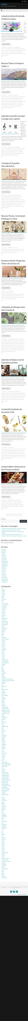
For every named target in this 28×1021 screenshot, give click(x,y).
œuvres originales (10, 103)
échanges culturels (11, 50)
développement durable (12, 48)
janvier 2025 (4, 577)
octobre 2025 (4, 564)
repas (3, 818)
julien (3, 728)
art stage (3, 611)
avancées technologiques (12, 196)
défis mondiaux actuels (16, 198)
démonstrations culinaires (5, 199)
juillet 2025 (4, 568)
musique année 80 (5, 773)
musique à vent (23, 449)
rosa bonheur (4, 821)
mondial (19, 202)
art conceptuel (5, 603)
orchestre (7, 455)
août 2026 (4, 549)
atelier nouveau (5, 622)
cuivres (19, 450)
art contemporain (11, 96)
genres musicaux (11, 249)
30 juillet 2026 (10, 391)
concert (3, 650)
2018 (3, 588)
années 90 (9, 340)
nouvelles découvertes (5, 397)
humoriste (4, 705)
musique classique (5, 776)
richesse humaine (9, 153)
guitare (3, 701)
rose (2, 822)
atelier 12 (16, 95)
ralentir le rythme (17, 297)
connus (3, 655)
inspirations (19, 101)
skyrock (3, 834)
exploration (21, 150)
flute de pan (4, 686)
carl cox (12, 340)
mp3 (2, 760)
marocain (3, 741)
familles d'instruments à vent (19, 452)
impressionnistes (5, 708)
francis (3, 696)
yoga (3, 873)
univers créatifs (18, 399)
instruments (10, 151)
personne (3, 808)
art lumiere (4, 606)
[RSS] (26, 1)
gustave (3, 702)
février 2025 (4, 576)
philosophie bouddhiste (9, 297)
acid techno (5, 340)
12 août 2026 (10, 47)
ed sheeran (4, 673)
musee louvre (4, 766)
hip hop (3, 704)
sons (11, 456)
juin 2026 (3, 552)
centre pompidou (5, 639)
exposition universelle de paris (16, 201)
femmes (3, 683)
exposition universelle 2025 (7, 679)
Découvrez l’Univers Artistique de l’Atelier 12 (11, 530)
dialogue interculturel (21, 48)
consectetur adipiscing (15, 887)
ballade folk (10, 148)
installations (7, 202)
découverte (10, 98)
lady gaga (3, 731)
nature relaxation (5, 794)
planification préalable (19, 504)
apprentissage (5, 249)
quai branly (4, 815)
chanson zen (15, 294)
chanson (3, 292)
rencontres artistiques (19, 104)
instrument (16, 249)
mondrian (4, 756)
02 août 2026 (10, 247)
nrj (2, 796)
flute (3, 685)
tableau (3, 848)
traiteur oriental (5, 859)
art (3, 48)
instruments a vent (5, 449)
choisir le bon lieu (14, 501)
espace (13, 99)
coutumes (6, 48)
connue (3, 653)
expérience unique (4, 101)
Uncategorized (17, 47)
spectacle (4, 839)
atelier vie (4, 625)
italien (3, 714)
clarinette (15, 450)
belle (3, 633)
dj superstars (10, 342)
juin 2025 (3, 570)
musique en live (5, 782)
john (2, 723)
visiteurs (5, 401)
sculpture (10, 106)
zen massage (4, 877)
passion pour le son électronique (17, 346)
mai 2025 (3, 571)
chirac (3, 646)
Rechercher (3, 519)
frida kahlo (4, 698)
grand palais (7, 396)
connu (3, 652)
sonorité (11, 252)
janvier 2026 (4, 559)
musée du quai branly (6, 763)
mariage (3, 739)
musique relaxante (5, 788)
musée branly (4, 762)
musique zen (11, 292)
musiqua (3, 769)
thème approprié (4, 507)
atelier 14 (4, 613)
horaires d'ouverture (22, 396)
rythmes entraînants (15, 153)
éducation (16, 199)
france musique (5, 695)
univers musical (16, 155)
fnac (2, 688)
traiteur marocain (5, 858)
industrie (23, 201)
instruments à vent (11, 453)
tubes (3, 867)
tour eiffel (22, 206)
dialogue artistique (16, 98)
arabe (3, 600)
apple (3, 597)
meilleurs (3, 748)
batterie (3, 631)
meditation (4, 744)
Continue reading (5, 44)
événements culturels (17, 393)
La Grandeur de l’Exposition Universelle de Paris (11, 534)
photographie (20, 103)
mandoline (4, 736)
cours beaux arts (5, 659)
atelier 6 (3, 616)
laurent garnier (14, 345)
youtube (3, 876)
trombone (6, 458)
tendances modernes (9, 206)
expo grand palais (14, 394)
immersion (6, 151)
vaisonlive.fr (4, 4)
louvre (3, 733)
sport (3, 840)
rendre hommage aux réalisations (18, 506)
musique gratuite (5, 784)
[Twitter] (25, 1)
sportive (3, 842)
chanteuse (4, 645)
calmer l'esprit (10, 294)
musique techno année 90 (6, 346)
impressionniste (5, 707)
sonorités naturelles (8, 298)
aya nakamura (4, 628)
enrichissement (18, 50)
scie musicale (4, 827)
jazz (2, 720)
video (3, 870)
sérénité (2, 298)
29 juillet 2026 (10, 447)
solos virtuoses (7, 456)
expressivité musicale (9, 452)
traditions (7, 55)
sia (2, 830)
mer (2, 750)
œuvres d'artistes (13, 397)
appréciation (5, 96)
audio (3, 627)
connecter (19, 148)
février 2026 (4, 558)
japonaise (4, 719)
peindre (3, 803)
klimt (3, 729)
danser (3, 670)
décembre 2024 (5, 579)
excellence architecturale (5, 201)
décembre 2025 (5, 561)
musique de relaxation (6, 779)
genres (2, 151)
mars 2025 (4, 574)
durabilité (12, 199)
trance (22, 349)
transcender (11, 155)
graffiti (3, 699)
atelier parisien (5, 624)
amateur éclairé (5, 393)
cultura (3, 665)
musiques (4, 793)
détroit (6, 342)
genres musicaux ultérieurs (14, 343)
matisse (3, 742)
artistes (6, 148)
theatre (3, 851)
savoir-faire (13, 204)
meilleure (4, 747)
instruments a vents (13, 449)
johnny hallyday (5, 726)
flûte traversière (4, 453)
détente (2, 295)
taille (14, 252)
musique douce (5, 781)
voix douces (14, 298)
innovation (3, 202)
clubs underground (21, 340)
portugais (4, 814)
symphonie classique (5, 155)
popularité (3, 252)
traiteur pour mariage (6, 861)
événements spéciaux (18, 99)
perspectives (11, 53)
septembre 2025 (5, 565)
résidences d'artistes (5, 106)
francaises (4, 694)
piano (3, 811)
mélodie (14, 250)
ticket (3, 855)
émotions (12, 150)
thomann (3, 854)
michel (3, 751)
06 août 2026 (10, 195)
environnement (21, 199)
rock (2, 819)
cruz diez (3, 664)
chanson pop (14, 148)
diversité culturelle (4, 50)
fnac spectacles (5, 689)
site (2, 831)
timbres (2, 458)
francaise (3, 692)
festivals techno (16, 342)
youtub (3, 874)
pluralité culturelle (17, 53)
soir (2, 836)
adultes (3, 593)
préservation (23, 53)
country (3, 658)
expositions (4, 682)
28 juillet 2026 (10, 500)
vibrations (10, 458)
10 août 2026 (10, 95)
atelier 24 (4, 615)
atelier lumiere (5, 621)
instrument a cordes (6, 710)
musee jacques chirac (6, 765)
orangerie (4, 799)
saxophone (4, 825)
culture (10, 198)
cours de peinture (5, 662)
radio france (4, 816)
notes (21, 250)
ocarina (23, 250)
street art (4, 845)
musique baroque (5, 775)
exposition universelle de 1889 (8, 680)
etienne (3, 676)
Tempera (20, 894)
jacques (3, 716)
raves (10, 348)
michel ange (4, 753)
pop (2, 812)
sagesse (22, 297)
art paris (3, 609)
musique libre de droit (6, 785)
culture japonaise (21, 294)
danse (3, 668)
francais (3, 691)
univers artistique (10, 107)
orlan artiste (4, 800)
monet (3, 757)
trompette (4, 864)
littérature (3, 53)
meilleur (3, 745)
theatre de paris (5, 852)
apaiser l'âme (5, 294)
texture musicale (22, 456)
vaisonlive (4, 47)
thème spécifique (16, 206)
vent (16, 252)
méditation (17, 295)
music (16, 338)
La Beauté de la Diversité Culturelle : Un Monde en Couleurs (14, 528)
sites (3, 833)
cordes (3, 656)
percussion (4, 806)
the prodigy (19, 349)
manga (3, 738)
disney (3, 671)
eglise (3, 674)
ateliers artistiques (4, 98)
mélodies (14, 151)
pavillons (8, 204)
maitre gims (4, 735)
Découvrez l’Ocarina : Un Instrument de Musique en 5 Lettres (14, 536)
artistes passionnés (17, 96)
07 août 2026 (10, 147)
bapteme (3, 630)
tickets (3, 856)
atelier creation (5, 618)
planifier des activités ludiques (6, 506)
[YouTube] (23, 1)
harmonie (13, 295)
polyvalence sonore (17, 455)
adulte (3, 591)
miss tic (3, 754)
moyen (3, 759)
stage (3, 843)
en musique (16, 150)
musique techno (20, 345)
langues (20, 52)
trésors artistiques (12, 399)
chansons (3, 642)
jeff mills (20, 343)
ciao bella (4, 648)
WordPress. (25, 894)
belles (3, 634)
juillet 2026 (4, 550)
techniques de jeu (15, 456)
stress (3, 846)
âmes (3, 148)
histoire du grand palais (14, 396)
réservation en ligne (20, 397)
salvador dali (4, 824)
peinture (15, 103)
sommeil (3, 837)
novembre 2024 (5, 580)
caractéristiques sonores (8, 450)
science (16, 204)
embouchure (22, 450)
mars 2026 (4, 556)
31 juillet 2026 (10, 338)
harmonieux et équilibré (8, 52)
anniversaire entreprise (7, 501)
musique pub (4, 787)
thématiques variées (5, 399)
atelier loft (4, 619)
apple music (4, 599)
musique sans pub (5, 790)
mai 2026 (3, 553)
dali (2, 667)
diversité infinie (7, 150)
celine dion (4, 637)
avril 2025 (4, 573)
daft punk (3, 342)
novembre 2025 (5, 562)
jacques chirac (4, 717)
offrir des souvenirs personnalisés (11, 503)
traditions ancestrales (5, 207)
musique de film (5, 778)
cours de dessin (5, 661)
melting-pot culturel (13, 202)
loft (2, 732)
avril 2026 (4, 555)
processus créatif (4, 104)
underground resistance (5, 351)
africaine (3, 594)
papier (3, 802)
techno (22, 338)
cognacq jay (4, 649)
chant (3, 643)
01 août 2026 (10, 291)
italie (9, 250)
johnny (3, 725)
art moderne (4, 608)
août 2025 (4, 567)
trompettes (4, 865)
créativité (7, 198)
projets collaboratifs (11, 104)
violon (3, 871)
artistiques (6, 196)
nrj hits (3, 797)
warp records (12, 351)
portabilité (7, 252)
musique (6, 53)
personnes (4, 809)
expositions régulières (12, 101)
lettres (11, 250)
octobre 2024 (4, 582)
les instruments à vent (19, 453)
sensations (22, 153)
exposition (19, 394)
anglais (3, 596)
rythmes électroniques (15, 348)
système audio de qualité (12, 349)
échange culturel (8, 99)
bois (3, 450)
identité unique (16, 52)
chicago (15, 340)
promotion (3, 55)
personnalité (11, 455)
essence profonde (8, 295)
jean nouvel (4, 722)
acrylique (3, 590)
